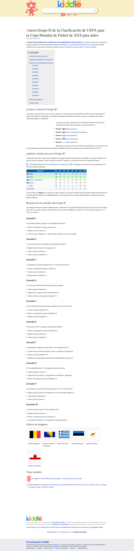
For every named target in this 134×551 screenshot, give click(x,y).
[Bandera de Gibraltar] (28, 188)
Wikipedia (57, 546)
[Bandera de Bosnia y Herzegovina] (64, 132)
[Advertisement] (66, 22)
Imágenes (68, 15)
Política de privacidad (61, 548)
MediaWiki (83, 546)
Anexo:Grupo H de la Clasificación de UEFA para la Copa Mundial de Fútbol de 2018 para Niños (57, 527)
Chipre (87, 47)
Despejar (91, 10)
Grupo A (85, 485)
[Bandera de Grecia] (64, 135)
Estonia (81, 47)
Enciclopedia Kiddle (58, 522)
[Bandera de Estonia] (64, 139)
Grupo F (39, 487)
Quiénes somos (48, 548)
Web (63, 15)
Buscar (95, 10)
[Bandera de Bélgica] (64, 129)
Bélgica (55, 47)
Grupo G (45, 487)
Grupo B (92, 485)
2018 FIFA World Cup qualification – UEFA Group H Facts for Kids (60, 478)
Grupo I (51, 487)
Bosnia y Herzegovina (66, 47)
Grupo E (32, 487)
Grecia (76, 47)
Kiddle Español (30, 548)
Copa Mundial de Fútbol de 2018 (80, 45)
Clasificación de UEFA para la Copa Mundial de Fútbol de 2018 (59, 42)
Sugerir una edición (80, 532)
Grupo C (98, 485)
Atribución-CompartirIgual (61, 524)
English (75, 15)
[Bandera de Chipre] (64, 142)
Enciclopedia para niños (33, 38)
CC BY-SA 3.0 (56, 545)
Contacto (72, 548)
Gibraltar (93, 47)
